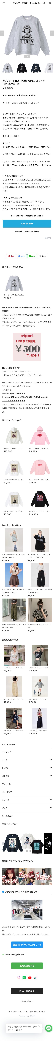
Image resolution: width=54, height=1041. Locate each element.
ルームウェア (7, 816)
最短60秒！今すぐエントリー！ (27, 944)
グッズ (4, 808)
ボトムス (5, 776)
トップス (5, 768)
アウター (5, 760)
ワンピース (6, 784)
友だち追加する (27, 965)
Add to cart (27, 223)
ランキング (6, 752)
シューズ (5, 800)
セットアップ (7, 792)
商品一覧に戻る (27, 991)
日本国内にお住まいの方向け (27, 231)
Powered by (24, 1016)
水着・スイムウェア (9, 824)
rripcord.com (27, 1001)
